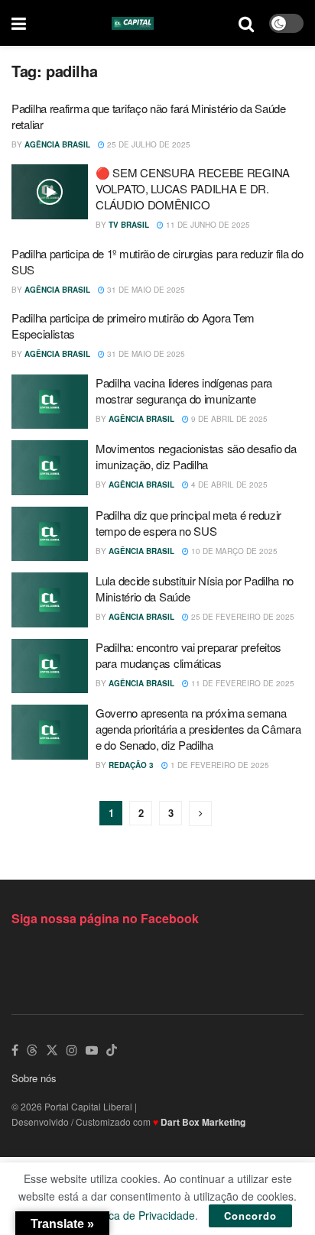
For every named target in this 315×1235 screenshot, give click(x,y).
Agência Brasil (57, 144)
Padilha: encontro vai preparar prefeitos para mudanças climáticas (188, 655)
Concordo (250, 1215)
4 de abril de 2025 (228, 484)
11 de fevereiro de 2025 (241, 683)
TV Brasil (129, 224)
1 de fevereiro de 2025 (218, 765)
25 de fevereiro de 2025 (241, 616)
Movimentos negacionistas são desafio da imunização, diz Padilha (196, 456)
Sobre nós (34, 1078)
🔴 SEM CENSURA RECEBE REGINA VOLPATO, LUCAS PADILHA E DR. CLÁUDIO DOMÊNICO (193, 188)
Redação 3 (131, 765)
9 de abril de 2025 (228, 418)
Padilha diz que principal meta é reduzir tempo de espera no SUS (188, 523)
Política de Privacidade (140, 1215)
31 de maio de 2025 (145, 289)
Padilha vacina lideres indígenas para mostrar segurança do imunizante (184, 390)
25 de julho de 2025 (147, 144)
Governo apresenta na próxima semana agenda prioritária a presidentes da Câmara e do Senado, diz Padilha (198, 729)
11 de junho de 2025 (207, 224)
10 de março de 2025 (233, 551)
